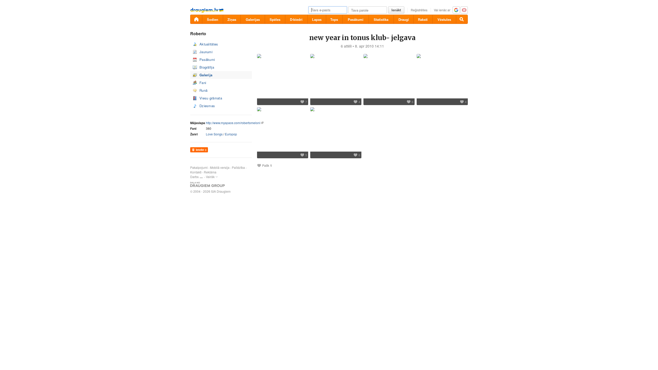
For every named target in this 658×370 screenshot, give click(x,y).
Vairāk (210, 176)
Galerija (205, 74)
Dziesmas (207, 105)
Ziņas (231, 19)
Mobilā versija (220, 167)
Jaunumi (206, 51)
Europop (231, 134)
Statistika (381, 19)
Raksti (423, 19)
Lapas (317, 19)
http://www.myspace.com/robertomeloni (233, 123)
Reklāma (210, 172)
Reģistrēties (419, 10)
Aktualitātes (208, 44)
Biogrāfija (206, 67)
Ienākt (396, 9)
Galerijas (253, 19)
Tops (334, 19)
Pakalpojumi (199, 167)
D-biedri (296, 19)
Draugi (403, 19)
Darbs (194, 176)
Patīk (265, 165)
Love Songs (214, 134)
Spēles (275, 19)
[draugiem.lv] (196, 19)
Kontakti (196, 172)
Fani (202, 82)
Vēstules (444, 19)
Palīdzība (238, 167)
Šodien (212, 19)
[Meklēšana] (462, 19)
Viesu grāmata (210, 98)
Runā (203, 90)
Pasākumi (355, 19)
